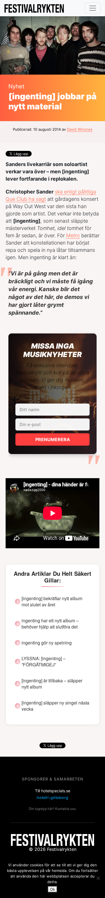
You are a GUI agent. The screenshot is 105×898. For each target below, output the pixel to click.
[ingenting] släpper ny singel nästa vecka (55, 706)
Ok (52, 889)
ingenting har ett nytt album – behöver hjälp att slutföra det (50, 624)
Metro (73, 235)
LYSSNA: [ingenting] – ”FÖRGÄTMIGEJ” (44, 661)
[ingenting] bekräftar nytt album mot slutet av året (52, 601)
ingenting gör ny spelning (47, 643)
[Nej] (98, 878)
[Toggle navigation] (93, 8)
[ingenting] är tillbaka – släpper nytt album (52, 684)
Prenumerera (52, 439)
